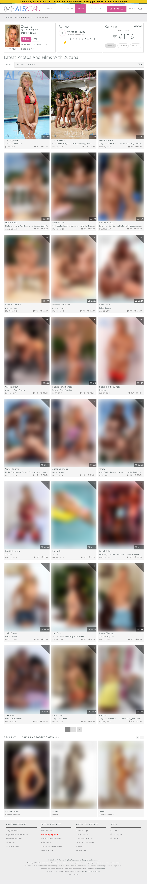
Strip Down (11, 633)
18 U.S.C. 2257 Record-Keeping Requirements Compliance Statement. (74, 860)
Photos (31, 64)
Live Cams (10, 842)
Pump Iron (57, 715)
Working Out (11, 386)
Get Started (116, 8)
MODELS (80, 8)
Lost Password (82, 834)
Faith (96, 143)
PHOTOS (70, 8)
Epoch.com (101, 869)
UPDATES (51, 8)
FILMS (61, 8)
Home (9, 17)
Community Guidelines (51, 846)
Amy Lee (67, 143)
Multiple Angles (13, 551)
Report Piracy (82, 850)
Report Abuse (47, 850)
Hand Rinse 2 (106, 140)
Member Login (82, 830)
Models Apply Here (49, 834)
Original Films (12, 830)
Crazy (102, 469)
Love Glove (104, 304)
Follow (26, 39)
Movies (20, 64)
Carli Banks (18, 143)
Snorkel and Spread (62, 386)
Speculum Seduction (109, 386)
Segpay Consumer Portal (90, 871)
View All (138, 26)
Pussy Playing (106, 633)
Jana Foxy (81, 143)
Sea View (9, 715)
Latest (9, 64)
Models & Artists (23, 17)
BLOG (101, 8)
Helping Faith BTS (61, 304)
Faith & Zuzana (13, 304)
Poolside (56, 551)
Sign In (132, 8)
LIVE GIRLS (91, 8)
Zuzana (8, 143)
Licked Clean (58, 222)
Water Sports (12, 469)
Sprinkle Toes (106, 222)
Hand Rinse (11, 222)
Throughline (11, 140)
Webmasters (46, 830)
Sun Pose (57, 633)
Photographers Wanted (51, 838)
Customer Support (84, 838)
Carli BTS (104, 715)
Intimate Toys (12, 846)
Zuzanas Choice (60, 469)
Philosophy (46, 842)
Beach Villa (105, 551)
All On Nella (58, 140)
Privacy (79, 846)
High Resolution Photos (17, 834)
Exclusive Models (14, 838)
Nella (74, 143)
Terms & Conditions (85, 842)
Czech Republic (32, 29)
